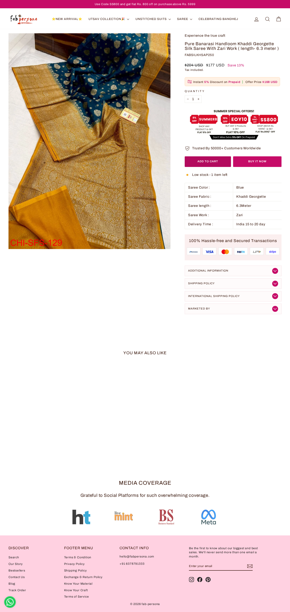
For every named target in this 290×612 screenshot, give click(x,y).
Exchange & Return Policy (83, 577)
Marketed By (199, 308)
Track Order (17, 590)
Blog (11, 583)
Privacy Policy (74, 564)
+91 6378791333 (132, 563)
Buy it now (257, 161)
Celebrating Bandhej (218, 19)
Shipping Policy (201, 283)
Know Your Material (78, 583)
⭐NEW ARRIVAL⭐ (67, 19)
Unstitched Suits (151, 19)
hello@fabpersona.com (137, 556)
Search (13, 557)
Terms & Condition (78, 557)
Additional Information (208, 270)
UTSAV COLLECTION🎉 (107, 19)
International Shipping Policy (214, 296)
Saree (183, 19)
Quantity (195, 91)
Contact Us (16, 577)
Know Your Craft (76, 590)
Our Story (15, 564)
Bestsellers (16, 570)
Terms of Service (76, 596)
